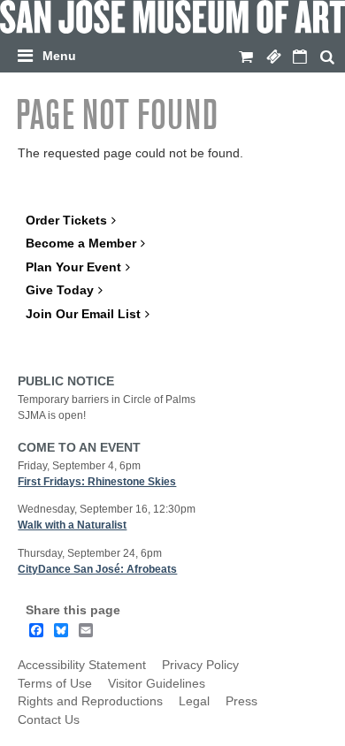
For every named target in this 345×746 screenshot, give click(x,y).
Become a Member (81, 243)
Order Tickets (66, 220)
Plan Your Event (73, 267)
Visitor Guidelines (156, 683)
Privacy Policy (200, 665)
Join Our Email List (83, 314)
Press (241, 701)
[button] (176, 52)
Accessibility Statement (82, 665)
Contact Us (49, 720)
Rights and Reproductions (90, 701)
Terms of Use (55, 683)
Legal (194, 701)
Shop (246, 57)
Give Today (60, 290)
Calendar (299, 57)
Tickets (273, 57)
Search (327, 57)
